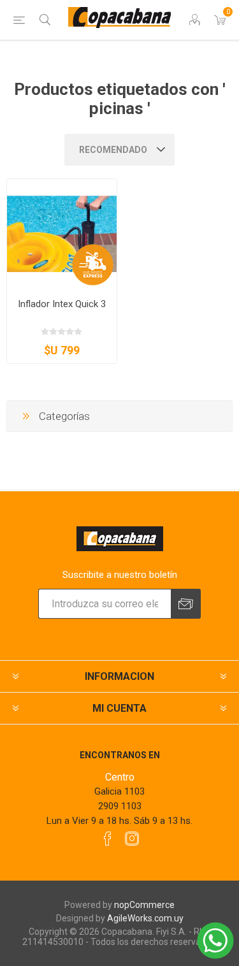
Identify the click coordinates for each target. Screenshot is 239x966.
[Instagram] (132, 838)
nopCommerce (144, 905)
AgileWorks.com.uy (145, 918)
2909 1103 (119, 806)
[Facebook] (108, 838)
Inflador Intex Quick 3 (62, 304)
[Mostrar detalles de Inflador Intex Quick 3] (62, 234)
